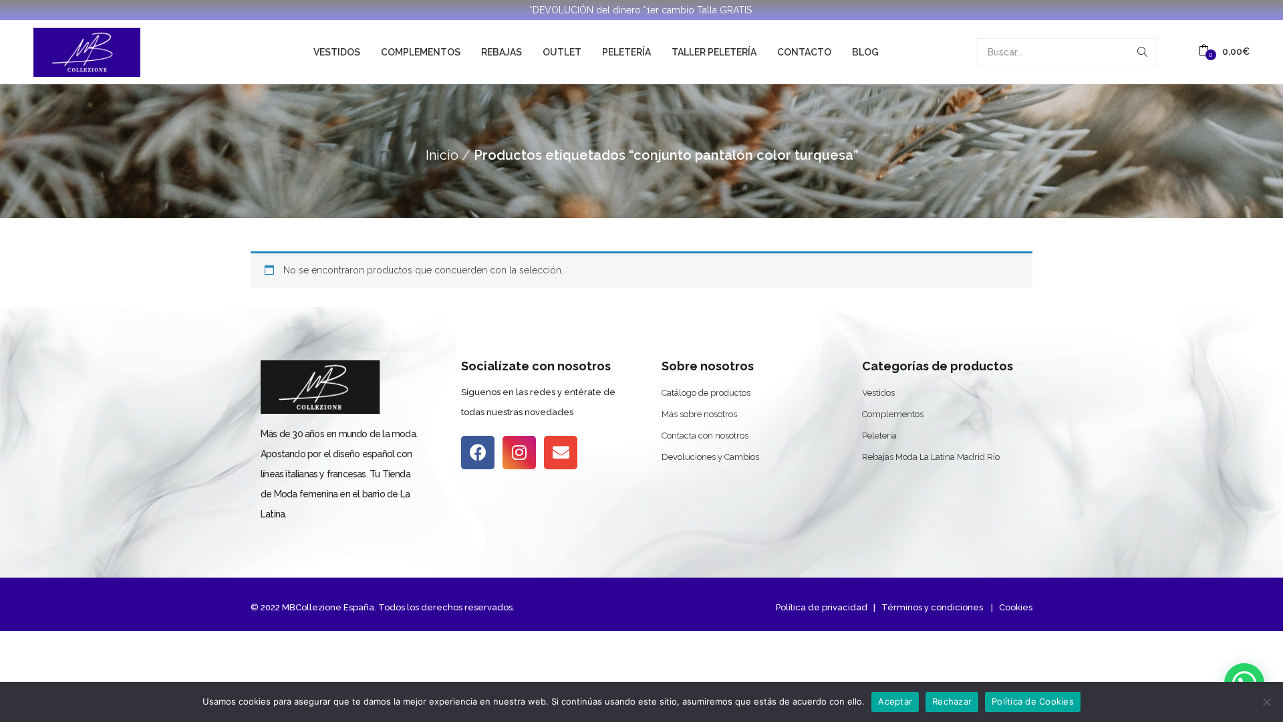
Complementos (420, 52)
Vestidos (336, 52)
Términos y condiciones (931, 607)
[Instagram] (519, 452)
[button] (1224, 51)
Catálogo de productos (706, 393)
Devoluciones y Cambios (710, 457)
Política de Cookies (1033, 701)
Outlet (562, 52)
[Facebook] (477, 452)
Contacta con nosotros (705, 436)
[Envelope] (560, 452)
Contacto (804, 52)
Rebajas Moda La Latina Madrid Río (931, 457)
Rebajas (501, 52)
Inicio (442, 155)
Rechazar (952, 701)
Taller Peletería (714, 52)
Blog (865, 52)
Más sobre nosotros (699, 414)
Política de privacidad (821, 607)
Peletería (626, 52)
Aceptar (895, 701)
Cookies (1015, 607)
